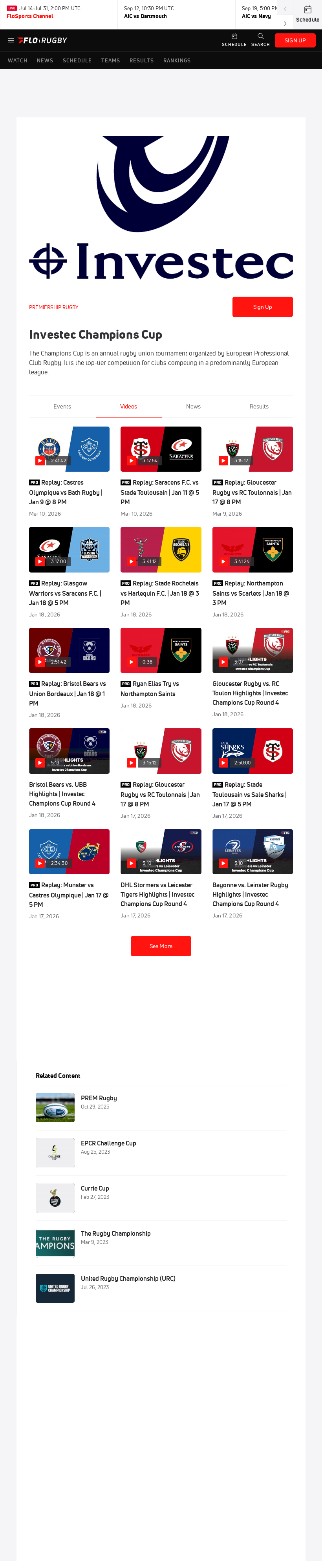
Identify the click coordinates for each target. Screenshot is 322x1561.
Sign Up (263, 306)
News (193, 406)
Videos (128, 406)
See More (161, 946)
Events (62, 406)
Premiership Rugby (53, 307)
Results (259, 406)
